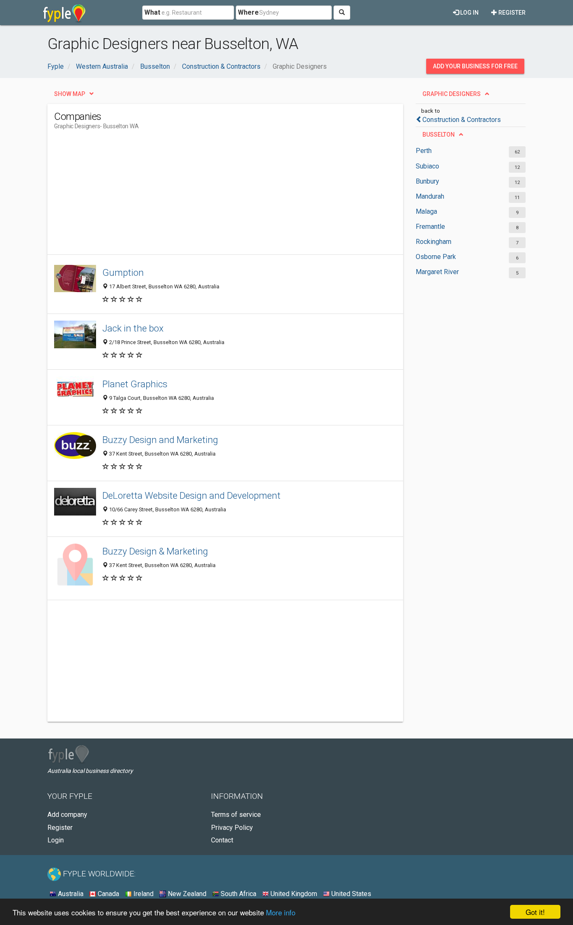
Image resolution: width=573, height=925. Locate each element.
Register (511, 12)
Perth (424, 151)
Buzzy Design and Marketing (160, 439)
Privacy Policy (232, 828)
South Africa (237, 894)
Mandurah (430, 196)
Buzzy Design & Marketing (155, 551)
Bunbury (427, 181)
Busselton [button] (438, 134)
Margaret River (437, 272)
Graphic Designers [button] (451, 94)
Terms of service (236, 815)
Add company (67, 815)
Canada (107, 894)
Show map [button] (69, 94)
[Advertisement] (206, 195)
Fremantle (430, 227)
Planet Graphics (134, 383)
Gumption (123, 272)
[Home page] (64, 12)
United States (350, 894)
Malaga (426, 211)
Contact (222, 840)
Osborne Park (436, 257)
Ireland (143, 894)
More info (280, 912)
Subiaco (427, 166)
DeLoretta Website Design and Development (191, 495)
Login (55, 840)
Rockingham (433, 242)
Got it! (535, 912)
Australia (69, 894)
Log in (469, 12)
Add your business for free (475, 66)
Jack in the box (133, 328)
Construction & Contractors (461, 120)
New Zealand (186, 894)
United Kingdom (293, 894)
